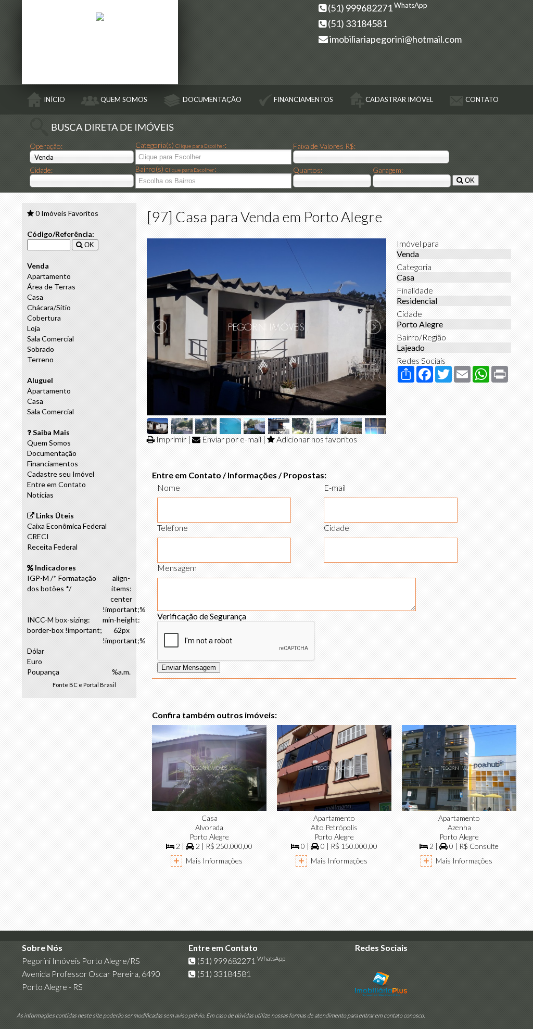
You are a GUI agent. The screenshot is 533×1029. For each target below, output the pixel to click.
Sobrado (40, 349)
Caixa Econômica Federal (67, 526)
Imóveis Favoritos (66, 213)
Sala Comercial (50, 338)
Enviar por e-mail (231, 439)
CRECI (38, 536)
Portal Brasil (99, 684)
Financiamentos (52, 463)
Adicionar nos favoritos (316, 439)
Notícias (40, 494)
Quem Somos (49, 442)
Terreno (40, 359)
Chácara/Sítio (49, 307)
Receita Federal (52, 546)
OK (469, 180)
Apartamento (49, 276)
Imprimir (171, 439)
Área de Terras (51, 286)
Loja (33, 328)
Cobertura (44, 317)
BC (73, 684)
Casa (35, 297)
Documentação (52, 453)
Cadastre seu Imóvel (60, 473)
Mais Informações (214, 860)
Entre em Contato (56, 484)
